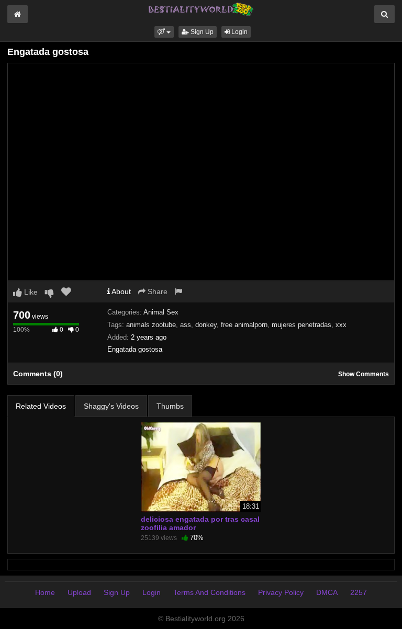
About (120, 291)
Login (239, 32)
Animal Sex (160, 312)
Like (30, 292)
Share (157, 291)
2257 (358, 592)
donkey (206, 325)
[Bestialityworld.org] (201, 8)
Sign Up (201, 32)
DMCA (327, 592)
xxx (341, 325)
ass (185, 325)
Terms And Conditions (209, 592)
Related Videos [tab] (41, 406)
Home (45, 592)
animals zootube (151, 325)
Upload (79, 592)
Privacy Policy (281, 592)
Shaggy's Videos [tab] (111, 406)
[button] (164, 32)
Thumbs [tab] (170, 406)
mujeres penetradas (301, 325)
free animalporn (244, 325)
